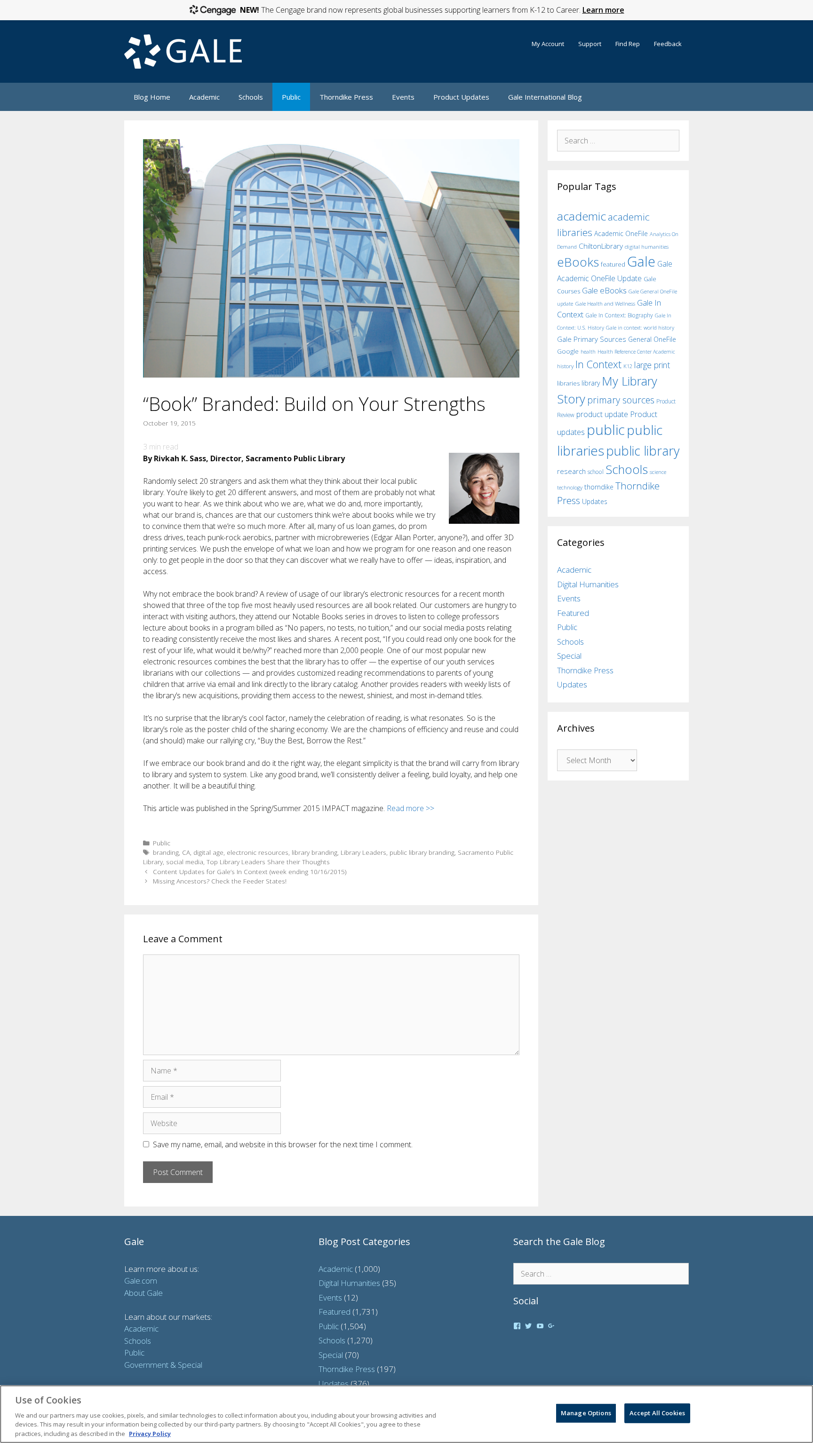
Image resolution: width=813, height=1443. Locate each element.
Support (589, 43)
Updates (594, 501)
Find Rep (627, 43)
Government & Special (163, 1364)
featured (613, 264)
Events (403, 97)
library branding (314, 852)
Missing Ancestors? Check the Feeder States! (220, 880)
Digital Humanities (588, 584)
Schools (251, 97)
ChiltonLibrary (601, 246)
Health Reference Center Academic (636, 351)
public (606, 429)
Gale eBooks (604, 290)
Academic (204, 97)
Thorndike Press (346, 97)
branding (166, 852)
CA (186, 852)
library (591, 382)
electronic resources (257, 852)
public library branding (422, 852)
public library (642, 450)
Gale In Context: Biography (619, 315)
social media (184, 861)
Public (291, 97)
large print (652, 365)
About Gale (143, 1292)
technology (569, 487)
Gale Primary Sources (591, 339)
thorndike (599, 486)
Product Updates (461, 97)
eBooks (578, 261)
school (596, 472)
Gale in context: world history (640, 327)
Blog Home (152, 97)
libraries (568, 383)
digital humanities (647, 246)
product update (602, 414)
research (571, 471)
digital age (208, 852)
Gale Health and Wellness (605, 303)
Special (569, 655)
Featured (573, 612)
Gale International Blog (545, 97)
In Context (598, 364)
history (565, 366)
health (588, 351)
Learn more (603, 10)
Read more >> (411, 808)
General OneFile (652, 339)
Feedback (668, 43)
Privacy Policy (150, 1433)
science (658, 471)
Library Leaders (363, 852)
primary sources (620, 400)
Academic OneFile (621, 233)
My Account (548, 43)
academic (581, 216)
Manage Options (586, 1413)
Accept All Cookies (657, 1413)
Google (568, 351)
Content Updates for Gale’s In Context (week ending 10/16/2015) (249, 871)
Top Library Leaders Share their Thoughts (268, 861)
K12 (627, 366)
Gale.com (140, 1280)
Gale (641, 261)
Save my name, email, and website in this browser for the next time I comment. (283, 1144)
